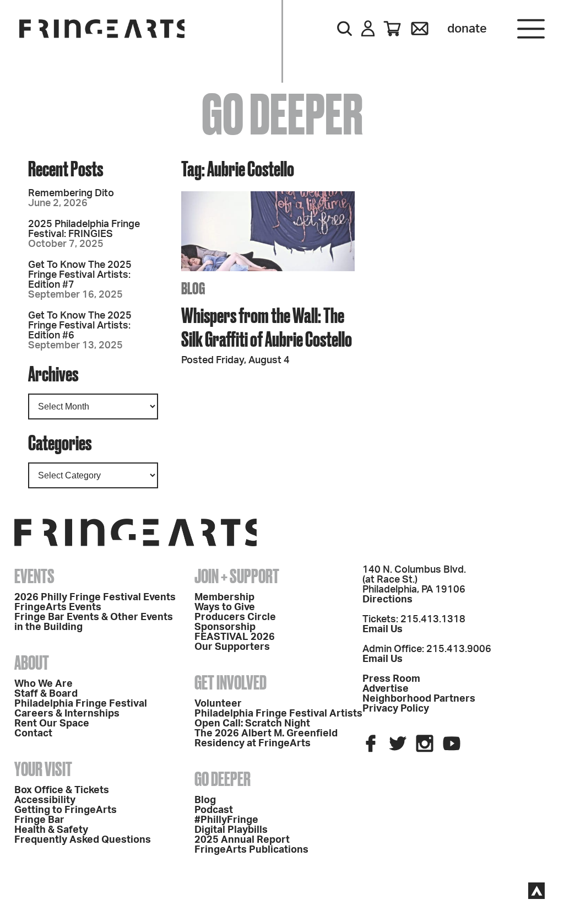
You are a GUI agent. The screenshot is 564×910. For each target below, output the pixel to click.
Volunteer (218, 704)
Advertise (385, 689)
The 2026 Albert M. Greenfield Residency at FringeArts (266, 739)
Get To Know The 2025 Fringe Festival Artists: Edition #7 (80, 275)
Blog (205, 800)
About (31, 662)
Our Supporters (232, 647)
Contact (33, 734)
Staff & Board (46, 694)
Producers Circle (235, 617)
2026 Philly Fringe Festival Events (95, 597)
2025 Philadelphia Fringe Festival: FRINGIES (84, 229)
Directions (387, 600)
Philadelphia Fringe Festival (80, 704)
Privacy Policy (395, 709)
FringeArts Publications (251, 850)
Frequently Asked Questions (82, 840)
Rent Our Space (51, 724)
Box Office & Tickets (61, 790)
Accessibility (44, 800)
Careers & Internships (67, 714)
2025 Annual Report (242, 840)
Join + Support (236, 576)
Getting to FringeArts (65, 810)
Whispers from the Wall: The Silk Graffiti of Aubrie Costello (266, 327)
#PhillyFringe (226, 820)
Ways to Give (224, 607)
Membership (224, 597)
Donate (467, 29)
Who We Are (43, 684)
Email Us (382, 629)
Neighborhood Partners (418, 699)
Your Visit (43, 769)
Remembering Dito (71, 193)
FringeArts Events (57, 607)
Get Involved (230, 682)
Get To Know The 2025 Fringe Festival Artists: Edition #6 (80, 326)
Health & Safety (51, 830)
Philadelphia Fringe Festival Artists (278, 714)
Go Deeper (222, 779)
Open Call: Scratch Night (252, 724)
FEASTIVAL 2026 (234, 637)
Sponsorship (225, 627)
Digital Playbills (231, 830)
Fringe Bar (39, 820)
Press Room (391, 679)
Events (34, 576)
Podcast (213, 810)
